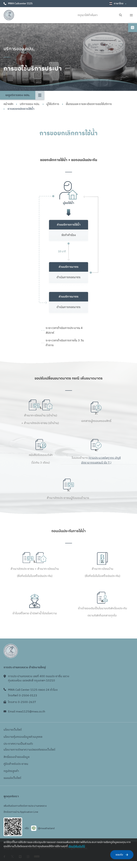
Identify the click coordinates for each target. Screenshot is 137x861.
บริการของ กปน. (30, 104)
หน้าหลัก (8, 104)
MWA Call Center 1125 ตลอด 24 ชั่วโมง (33, 689)
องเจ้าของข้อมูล (19, 757)
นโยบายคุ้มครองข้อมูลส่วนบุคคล (23, 737)
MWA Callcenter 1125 (20, 3)
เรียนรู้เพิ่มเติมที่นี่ (76, 846)
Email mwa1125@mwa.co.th (26, 711)
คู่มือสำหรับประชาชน (16, 764)
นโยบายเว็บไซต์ (13, 729)
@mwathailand (46, 828)
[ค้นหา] (120, 15)
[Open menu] (131, 15)
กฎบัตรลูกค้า (11, 771)
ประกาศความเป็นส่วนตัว (18, 743)
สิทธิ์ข (7, 757)
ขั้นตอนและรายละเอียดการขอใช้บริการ (89, 104)
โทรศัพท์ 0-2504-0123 (22, 695)
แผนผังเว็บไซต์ (12, 778)
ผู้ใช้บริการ (52, 104)
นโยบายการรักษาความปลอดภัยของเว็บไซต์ (29, 749)
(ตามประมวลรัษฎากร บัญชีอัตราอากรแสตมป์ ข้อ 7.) (101, 460)
